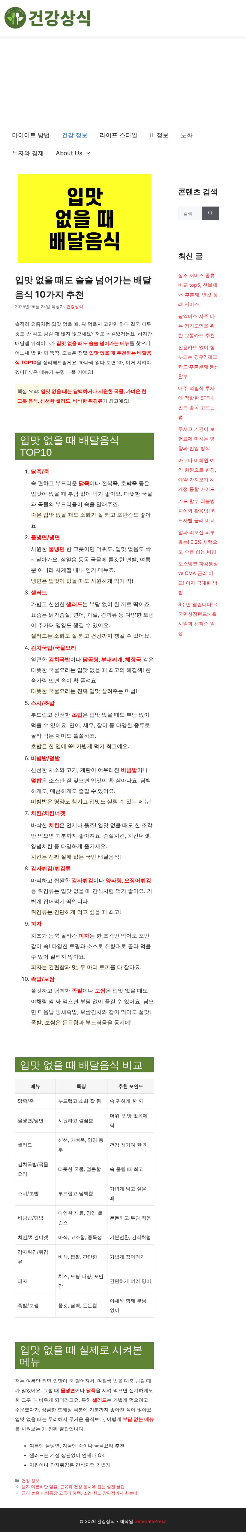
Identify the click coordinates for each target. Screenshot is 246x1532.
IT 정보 (159, 135)
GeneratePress (150, 1521)
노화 (187, 135)
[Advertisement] (123, 81)
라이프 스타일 (118, 135)
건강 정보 (75, 135)
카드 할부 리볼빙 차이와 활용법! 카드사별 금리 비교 (197, 510)
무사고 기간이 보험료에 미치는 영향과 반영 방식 (196, 438)
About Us (69, 153)
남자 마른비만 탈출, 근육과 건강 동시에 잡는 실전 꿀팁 (73, 1486)
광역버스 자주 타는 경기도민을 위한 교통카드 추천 (196, 325)
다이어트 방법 (31, 135)
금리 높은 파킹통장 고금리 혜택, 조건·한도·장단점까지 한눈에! (80, 1493)
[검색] (210, 213)
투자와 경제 (28, 153)
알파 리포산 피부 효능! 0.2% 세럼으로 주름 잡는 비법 (198, 541)
